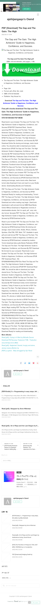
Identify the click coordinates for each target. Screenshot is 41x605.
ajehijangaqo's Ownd (20, 19)
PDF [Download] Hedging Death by (22, 554)
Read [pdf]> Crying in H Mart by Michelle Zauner (18, 337)
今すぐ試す (26, 9)
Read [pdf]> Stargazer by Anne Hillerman (16, 409)
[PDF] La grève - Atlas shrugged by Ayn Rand (17, 351)
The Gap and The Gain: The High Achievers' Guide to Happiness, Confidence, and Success (20, 103)
